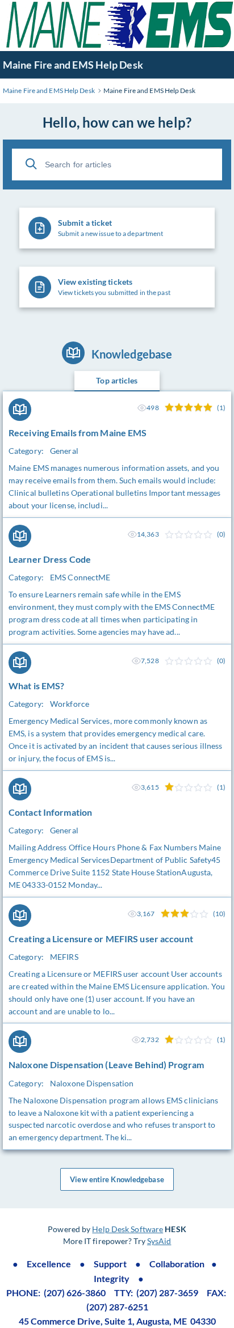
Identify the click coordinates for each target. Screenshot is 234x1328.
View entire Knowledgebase (117, 1179)
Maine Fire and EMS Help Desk (73, 64)
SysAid (159, 1241)
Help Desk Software (127, 1229)
